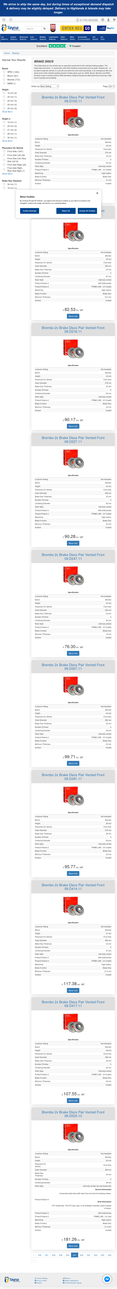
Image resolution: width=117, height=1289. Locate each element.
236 (39, 1255)
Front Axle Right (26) (16, 164)
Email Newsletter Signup (72, 1283)
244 (95, 1255)
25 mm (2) (12, 126)
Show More (7, 111)
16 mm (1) (12, 122)
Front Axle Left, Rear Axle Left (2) (16, 160)
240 (67, 1255)
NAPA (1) (11, 83)
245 (102, 1255)
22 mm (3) (12, 100)
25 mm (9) (12, 108)
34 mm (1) (12, 184)
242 (81, 1255)
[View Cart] (114, 20)
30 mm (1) (12, 137)
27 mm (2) (12, 129)
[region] (58, 204)
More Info (73, 316)
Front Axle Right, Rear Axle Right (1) (16, 169)
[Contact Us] (103, 20)
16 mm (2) (12, 93)
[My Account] (108, 20)
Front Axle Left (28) (16, 155)
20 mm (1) (12, 96)
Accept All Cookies (87, 211)
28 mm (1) (12, 133)
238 (53, 1255)
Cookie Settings (29, 211)
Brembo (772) (13, 79)
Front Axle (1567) (15, 151)
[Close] (97, 193)
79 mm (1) (12, 188)
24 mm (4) (12, 104)
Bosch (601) (12, 75)
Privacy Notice (41, 1280)
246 (109, 1255)
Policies (39, 1283)
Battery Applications (71, 1280)
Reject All (66, 211)
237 (46, 1255)
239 (60, 1255)
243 (88, 1255)
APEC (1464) (13, 71)
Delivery (67, 1278)
